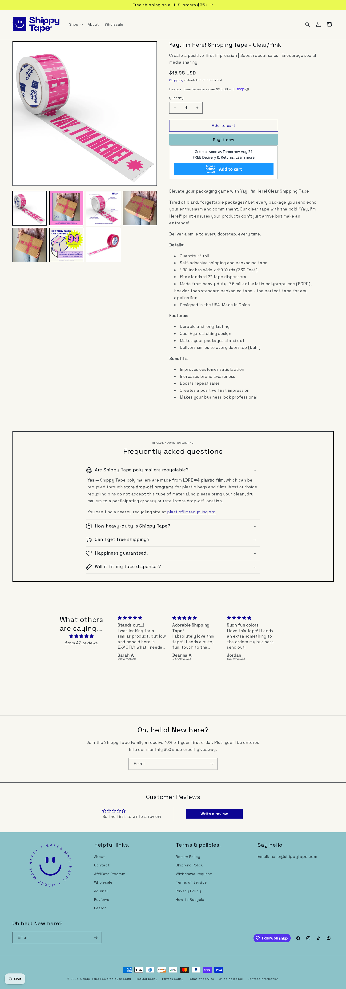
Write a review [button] (214, 813)
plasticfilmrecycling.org (191, 512)
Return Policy (188, 857)
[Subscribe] (211, 764)
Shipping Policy (189, 865)
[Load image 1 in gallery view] (29, 208)
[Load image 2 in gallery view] (66, 208)
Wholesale (103, 882)
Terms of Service (191, 882)
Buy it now (224, 139)
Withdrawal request (194, 874)
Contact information (263, 979)
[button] (75, 24)
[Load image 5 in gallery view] (29, 245)
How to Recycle (190, 900)
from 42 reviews (81, 643)
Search (100, 908)
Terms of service (201, 979)
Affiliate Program (109, 874)
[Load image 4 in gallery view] (140, 208)
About (99, 857)
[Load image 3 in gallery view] (103, 208)
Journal (101, 891)
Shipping (176, 80)
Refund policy (146, 979)
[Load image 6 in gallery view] (66, 245)
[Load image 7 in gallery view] (103, 245)
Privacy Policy (188, 891)
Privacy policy (172, 979)
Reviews (101, 900)
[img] (81, 636)
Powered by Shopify (115, 979)
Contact (102, 865)
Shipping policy (231, 979)
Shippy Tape (89, 979)
